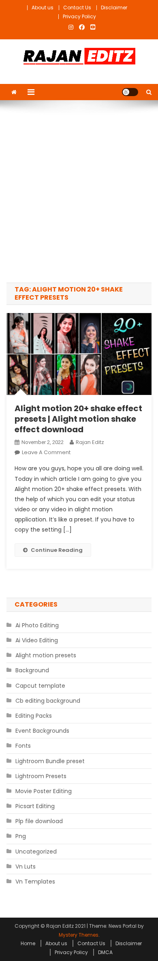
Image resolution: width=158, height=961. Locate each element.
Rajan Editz (90, 442)
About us (42, 7)
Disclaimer (114, 7)
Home (28, 943)
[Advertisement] (79, 191)
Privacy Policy (79, 16)
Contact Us (77, 7)
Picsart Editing (35, 806)
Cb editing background (47, 701)
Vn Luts (25, 866)
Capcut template (40, 686)
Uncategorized (36, 851)
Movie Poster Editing (43, 791)
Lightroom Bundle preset (50, 761)
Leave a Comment (46, 452)
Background (32, 670)
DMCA (105, 952)
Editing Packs (33, 716)
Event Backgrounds (42, 731)
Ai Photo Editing (37, 625)
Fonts (23, 746)
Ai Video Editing (36, 640)
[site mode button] (130, 92)
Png (20, 836)
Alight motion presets (45, 655)
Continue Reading (57, 550)
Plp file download (39, 821)
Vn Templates (35, 881)
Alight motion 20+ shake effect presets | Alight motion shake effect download (78, 419)
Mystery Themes (78, 934)
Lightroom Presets (40, 776)
